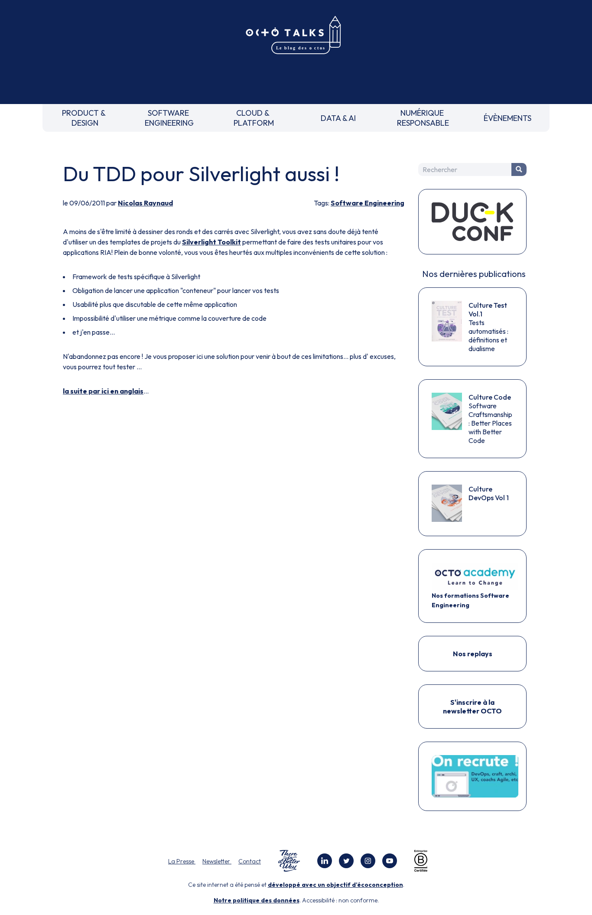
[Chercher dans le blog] (519, 169)
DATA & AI (338, 118)
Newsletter (216, 861)
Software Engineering (367, 203)
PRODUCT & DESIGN (84, 118)
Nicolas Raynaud (145, 203)
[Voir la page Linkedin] (324, 860)
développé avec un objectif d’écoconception (335, 885)
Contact (249, 861)
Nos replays (472, 653)
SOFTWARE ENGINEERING (169, 118)
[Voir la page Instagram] (368, 860)
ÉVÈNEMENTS (507, 118)
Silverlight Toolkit (211, 242)
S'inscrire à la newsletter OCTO (472, 706)
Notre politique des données (256, 900)
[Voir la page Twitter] (346, 860)
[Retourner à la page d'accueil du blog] (296, 35)
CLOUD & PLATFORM (254, 118)
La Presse (181, 861)
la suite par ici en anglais (103, 391)
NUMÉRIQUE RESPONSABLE (423, 118)
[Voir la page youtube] (389, 860)
